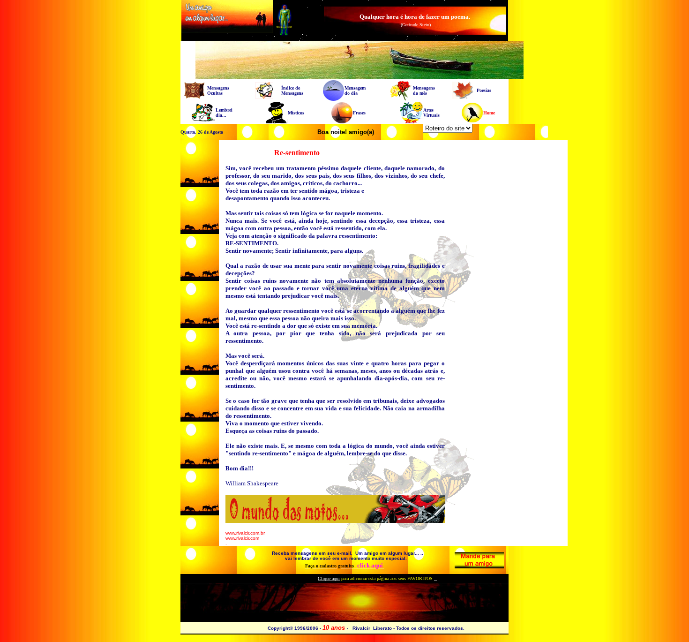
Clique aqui (329, 578)
